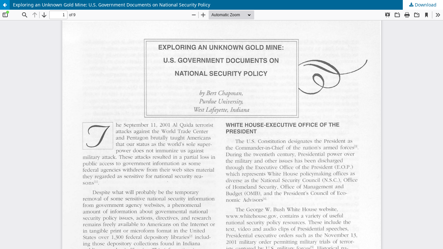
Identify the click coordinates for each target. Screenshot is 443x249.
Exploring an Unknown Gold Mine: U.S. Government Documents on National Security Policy (111, 5)
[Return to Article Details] (5, 5)
